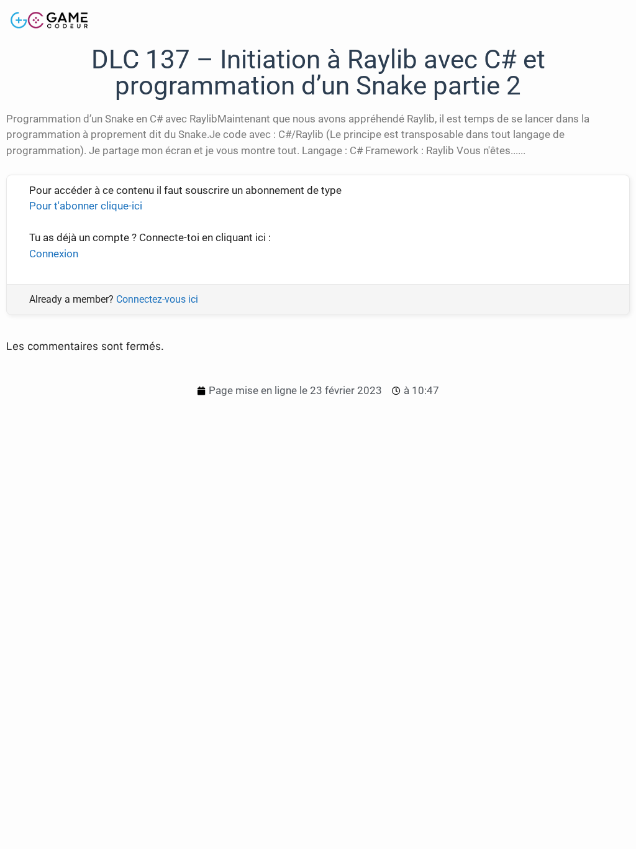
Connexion (53, 253)
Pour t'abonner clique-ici (85, 206)
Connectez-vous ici (157, 299)
